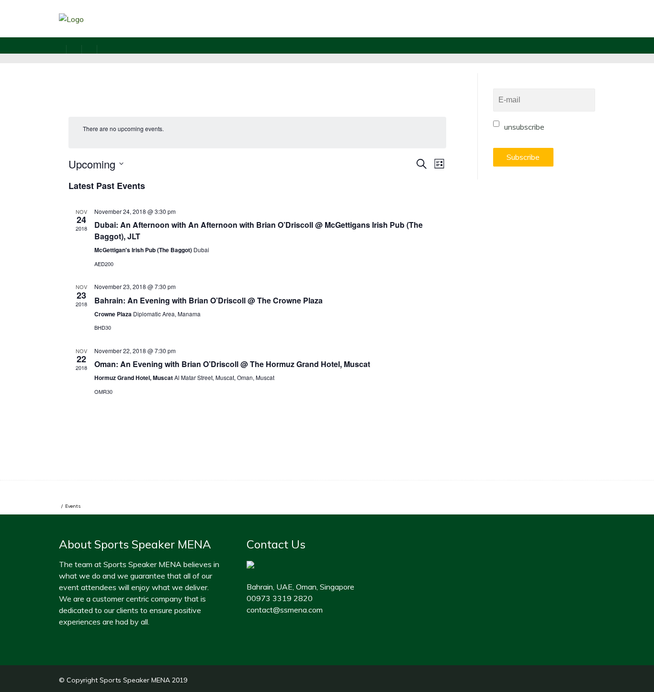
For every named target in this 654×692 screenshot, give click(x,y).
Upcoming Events (297, 31)
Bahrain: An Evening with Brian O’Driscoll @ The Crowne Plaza (208, 300)
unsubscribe (523, 127)
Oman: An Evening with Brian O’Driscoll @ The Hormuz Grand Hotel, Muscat (232, 363)
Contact (599, 31)
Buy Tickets (418, 31)
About (363, 31)
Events (72, 506)
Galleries (478, 31)
